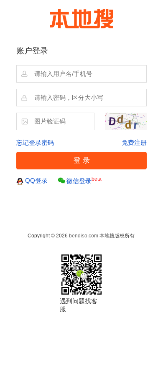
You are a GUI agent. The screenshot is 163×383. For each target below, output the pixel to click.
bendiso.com (83, 236)
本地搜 (107, 236)
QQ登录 (36, 180)
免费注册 (134, 142)
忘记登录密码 (35, 142)
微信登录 (84, 180)
